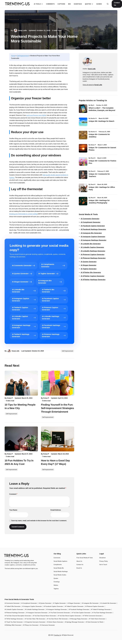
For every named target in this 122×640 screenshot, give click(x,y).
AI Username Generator (47, 625)
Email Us (79, 568)
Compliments (58, 564)
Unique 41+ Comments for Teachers (99, 175)
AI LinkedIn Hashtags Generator (93, 251)
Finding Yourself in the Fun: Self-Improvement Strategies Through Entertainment (57, 408)
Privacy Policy (103, 561)
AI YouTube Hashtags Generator (102, 612)
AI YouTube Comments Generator (59, 612)
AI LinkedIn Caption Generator (92, 247)
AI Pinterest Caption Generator (92, 254)
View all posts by (92, 85)
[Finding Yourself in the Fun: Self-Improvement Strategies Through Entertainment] (57, 383)
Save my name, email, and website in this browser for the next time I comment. (39, 520)
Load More (61, 543)
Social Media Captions (60, 561)
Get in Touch (103, 564)
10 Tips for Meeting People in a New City (20, 406)
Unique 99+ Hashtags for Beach (101, 121)
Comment (13, 494)
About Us (79, 561)
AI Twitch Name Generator (97, 619)
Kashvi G (94, 118)
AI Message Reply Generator (78, 619)
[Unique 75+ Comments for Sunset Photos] (83, 148)
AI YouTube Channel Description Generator (18, 615)
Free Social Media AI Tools (84, 557)
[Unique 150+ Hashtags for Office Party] (83, 188)
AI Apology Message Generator (74, 622)
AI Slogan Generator (88, 265)
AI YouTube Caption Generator (81, 612)
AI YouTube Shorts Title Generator (57, 619)
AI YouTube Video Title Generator (35, 619)
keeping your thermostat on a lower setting (23, 214)
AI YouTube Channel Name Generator (44, 615)
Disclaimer (102, 557)
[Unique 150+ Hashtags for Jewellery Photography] (83, 201)
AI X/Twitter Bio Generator (91, 272)
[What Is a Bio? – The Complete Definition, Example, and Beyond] (83, 108)
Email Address (56, 510)
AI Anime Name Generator (55, 622)
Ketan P (93, 145)
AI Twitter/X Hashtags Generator (101, 609)
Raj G (92, 105)
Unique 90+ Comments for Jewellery (99, 135)
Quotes (56, 578)
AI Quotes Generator (89, 262)
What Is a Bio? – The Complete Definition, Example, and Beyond (102, 109)
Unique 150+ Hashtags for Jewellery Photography (99, 201)
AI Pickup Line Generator (30, 625)
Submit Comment (18, 527)
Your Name (13, 510)
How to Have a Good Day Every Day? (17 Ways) (55, 462)
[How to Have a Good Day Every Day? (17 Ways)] (57, 438)
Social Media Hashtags (61, 571)
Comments (57, 557)
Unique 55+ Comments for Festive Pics (102, 162)
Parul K (93, 158)
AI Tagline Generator (89, 269)
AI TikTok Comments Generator (92, 615)
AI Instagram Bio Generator (91, 233)
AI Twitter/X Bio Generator (13, 606)
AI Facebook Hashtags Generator (93, 229)
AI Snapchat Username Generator (34, 622)
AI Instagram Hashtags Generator (93, 240)
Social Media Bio (59, 568)
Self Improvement (23, 55)
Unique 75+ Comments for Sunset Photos (102, 149)
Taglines (56, 588)
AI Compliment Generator (90, 222)
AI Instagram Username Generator (36, 612)
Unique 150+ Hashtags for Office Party (102, 188)
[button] (108, 4)
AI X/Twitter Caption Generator (92, 276)
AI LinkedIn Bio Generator (91, 244)
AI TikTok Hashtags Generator (14, 619)
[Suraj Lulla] (87, 61)
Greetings (57, 581)
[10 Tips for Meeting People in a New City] (21, 383)
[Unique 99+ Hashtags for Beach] (83, 122)
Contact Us (117, 4)
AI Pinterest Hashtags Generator (93, 258)
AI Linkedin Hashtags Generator (35, 609)
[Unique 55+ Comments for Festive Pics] (83, 161)
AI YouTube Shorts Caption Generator (69, 615)
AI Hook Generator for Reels (94, 622)
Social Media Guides (60, 575)
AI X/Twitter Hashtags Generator (93, 280)
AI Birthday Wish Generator (13, 625)
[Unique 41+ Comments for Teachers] (83, 174)
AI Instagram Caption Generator (93, 237)
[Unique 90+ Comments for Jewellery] (83, 135)
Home (13, 55)
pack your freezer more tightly (36, 115)
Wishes (56, 585)
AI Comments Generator (90, 219)
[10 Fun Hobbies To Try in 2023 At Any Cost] (21, 438)
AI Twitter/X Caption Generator (74, 606)
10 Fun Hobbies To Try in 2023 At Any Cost (19, 462)
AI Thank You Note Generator (14, 622)
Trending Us (57, 635)
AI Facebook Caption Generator (93, 226)
